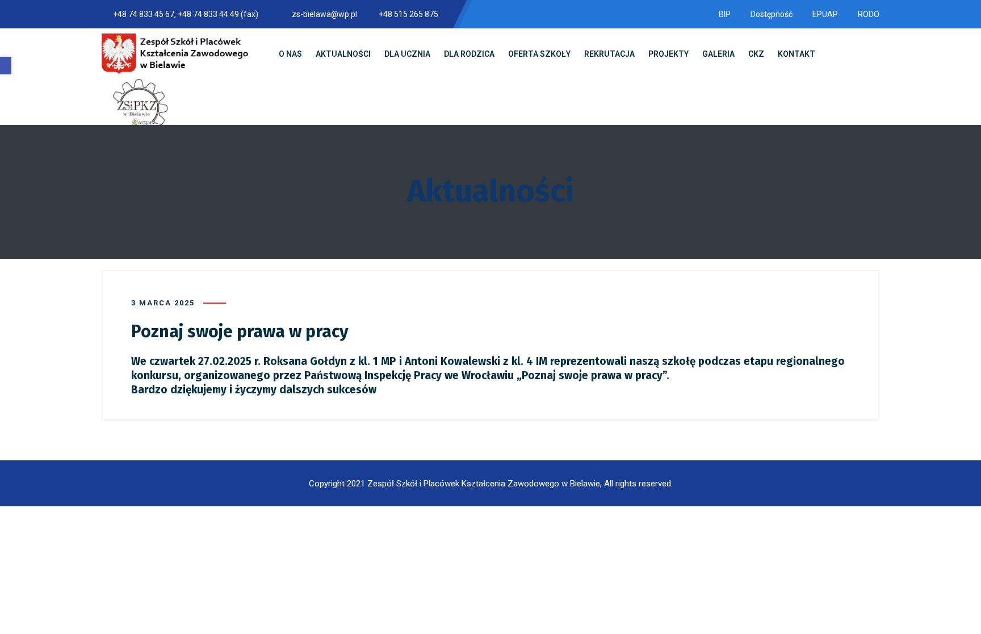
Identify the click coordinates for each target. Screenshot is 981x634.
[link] (5, 65)
